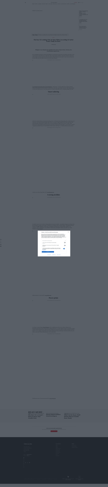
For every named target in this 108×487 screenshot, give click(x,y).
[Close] (68, 232)
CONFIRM (47, 251)
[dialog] (54, 243)
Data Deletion (49, 254)
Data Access (54, 254)
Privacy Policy (59, 254)
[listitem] (54, 240)
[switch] (64, 242)
